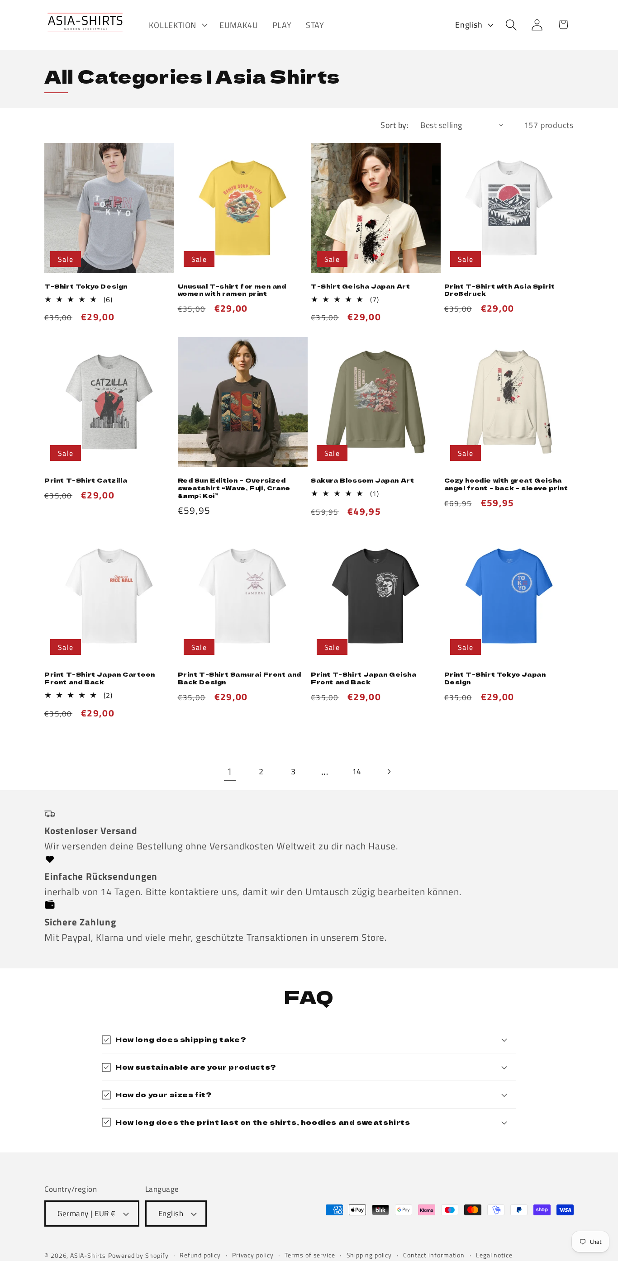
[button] (177, 25)
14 (357, 771)
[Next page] (388, 772)
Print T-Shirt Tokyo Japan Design (495, 678)
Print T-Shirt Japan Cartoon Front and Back (99, 678)
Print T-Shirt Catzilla (85, 480)
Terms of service (310, 1256)
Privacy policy (253, 1256)
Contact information (434, 1256)
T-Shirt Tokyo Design (86, 286)
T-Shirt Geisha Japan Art (360, 286)
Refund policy (200, 1256)
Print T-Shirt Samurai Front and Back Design (240, 678)
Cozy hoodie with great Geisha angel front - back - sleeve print (506, 484)
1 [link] (230, 771)
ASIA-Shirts (88, 1256)
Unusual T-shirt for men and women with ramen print (232, 290)
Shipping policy (369, 1256)
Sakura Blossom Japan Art (362, 480)
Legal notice (494, 1256)
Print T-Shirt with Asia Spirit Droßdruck (499, 290)
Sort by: (394, 125)
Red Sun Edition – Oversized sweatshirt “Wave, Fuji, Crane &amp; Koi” (234, 488)
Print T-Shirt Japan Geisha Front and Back (364, 678)
